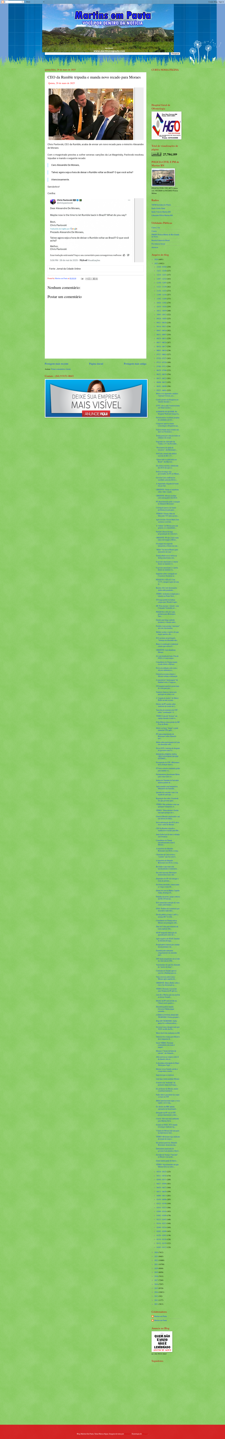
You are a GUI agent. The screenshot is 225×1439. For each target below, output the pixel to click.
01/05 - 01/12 (162, 1247)
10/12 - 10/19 (162, 310)
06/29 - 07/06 (162, 370)
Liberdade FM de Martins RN (162, 215)
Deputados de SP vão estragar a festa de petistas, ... (167, 879)
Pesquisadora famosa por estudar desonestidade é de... (168, 945)
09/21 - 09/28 (162, 322)
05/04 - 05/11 (162, 1179)
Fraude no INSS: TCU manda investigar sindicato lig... (166, 1125)
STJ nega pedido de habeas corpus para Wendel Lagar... (167, 601)
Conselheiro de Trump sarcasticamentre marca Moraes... (165, 842)
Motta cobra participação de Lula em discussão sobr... (168, 743)
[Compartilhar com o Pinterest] (96, 278)
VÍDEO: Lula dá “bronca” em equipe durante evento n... (166, 717)
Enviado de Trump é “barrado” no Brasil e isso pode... (167, 1155)
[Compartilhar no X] (91, 278)
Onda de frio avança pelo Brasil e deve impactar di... (168, 1037)
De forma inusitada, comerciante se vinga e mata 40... (167, 885)
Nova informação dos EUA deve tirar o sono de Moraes (167, 823)
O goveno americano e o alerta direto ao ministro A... (167, 562)
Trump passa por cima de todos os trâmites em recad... (168, 436)
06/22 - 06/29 (162, 374)
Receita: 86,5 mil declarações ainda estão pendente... (166, 589)
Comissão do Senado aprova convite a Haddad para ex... (166, 971)
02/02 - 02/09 (162, 1231)
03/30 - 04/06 (162, 1199)
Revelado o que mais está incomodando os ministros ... (167, 867)
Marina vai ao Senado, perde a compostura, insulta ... (167, 1070)
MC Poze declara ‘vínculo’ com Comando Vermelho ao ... (167, 607)
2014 (156, 1292)
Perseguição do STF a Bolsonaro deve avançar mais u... (167, 763)
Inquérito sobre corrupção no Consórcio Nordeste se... (166, 574)
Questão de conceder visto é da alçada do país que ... (167, 793)
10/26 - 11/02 (162, 302)
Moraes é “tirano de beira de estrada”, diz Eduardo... (166, 1052)
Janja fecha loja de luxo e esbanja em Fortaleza (168, 835)
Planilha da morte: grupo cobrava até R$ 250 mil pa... (168, 897)
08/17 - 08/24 (162, 342)
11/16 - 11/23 (162, 290)
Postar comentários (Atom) (61, 369)
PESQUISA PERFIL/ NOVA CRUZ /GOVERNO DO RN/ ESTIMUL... (167, 756)
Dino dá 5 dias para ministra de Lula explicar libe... (167, 927)
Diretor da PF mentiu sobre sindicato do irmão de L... (166, 705)
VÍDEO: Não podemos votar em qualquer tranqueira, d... (167, 805)
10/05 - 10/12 (162, 314)
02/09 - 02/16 (162, 1227)
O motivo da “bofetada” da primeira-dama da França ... (167, 1083)
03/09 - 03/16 (162, 1211)
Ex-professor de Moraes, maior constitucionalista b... (167, 1089)
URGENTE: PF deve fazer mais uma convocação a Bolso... (167, 538)
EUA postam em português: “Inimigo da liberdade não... (167, 639)
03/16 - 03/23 (162, 1207)
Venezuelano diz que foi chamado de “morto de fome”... (168, 965)
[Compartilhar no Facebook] (94, 278)
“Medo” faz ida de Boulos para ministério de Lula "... (167, 550)
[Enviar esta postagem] (82, 278)
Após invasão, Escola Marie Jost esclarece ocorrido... (167, 520)
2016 (156, 1284)
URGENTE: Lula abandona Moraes (166, 651)
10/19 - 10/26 (162, 306)
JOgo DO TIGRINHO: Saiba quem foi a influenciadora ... (167, 1022)
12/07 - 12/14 (162, 278)
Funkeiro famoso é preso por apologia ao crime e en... (166, 693)
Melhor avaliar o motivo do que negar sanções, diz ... (167, 633)
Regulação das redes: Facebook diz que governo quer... (167, 799)
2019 (156, 1272)
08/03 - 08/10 (162, 350)
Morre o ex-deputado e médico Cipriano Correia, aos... (167, 394)
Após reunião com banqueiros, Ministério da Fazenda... (167, 787)
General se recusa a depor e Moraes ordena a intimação (166, 675)
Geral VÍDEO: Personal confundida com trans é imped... (165, 1045)
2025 (156, 263)
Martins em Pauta (160, 1316)
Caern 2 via (156, 227)
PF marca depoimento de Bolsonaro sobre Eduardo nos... (166, 736)
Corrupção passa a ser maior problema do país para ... (166, 508)
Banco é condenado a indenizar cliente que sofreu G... (167, 645)
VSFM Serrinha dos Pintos (161, 205)
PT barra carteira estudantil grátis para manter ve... (168, 769)
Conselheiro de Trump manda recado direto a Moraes (166, 663)
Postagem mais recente (56, 363)
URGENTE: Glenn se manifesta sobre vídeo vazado (167, 490)
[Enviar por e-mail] (86, 278)
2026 (156, 259)
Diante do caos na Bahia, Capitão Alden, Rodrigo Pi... (168, 891)
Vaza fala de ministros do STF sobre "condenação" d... (167, 711)
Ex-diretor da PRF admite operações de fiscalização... (166, 1107)
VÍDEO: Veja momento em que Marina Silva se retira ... (167, 1165)
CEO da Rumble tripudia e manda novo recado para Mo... (168, 829)
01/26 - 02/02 (162, 1235)
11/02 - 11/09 (162, 298)
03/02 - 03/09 (162, 1215)
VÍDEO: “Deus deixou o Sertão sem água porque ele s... (167, 811)
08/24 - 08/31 (162, 338)
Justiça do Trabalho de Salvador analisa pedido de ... (167, 781)
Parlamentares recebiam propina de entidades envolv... (167, 418)
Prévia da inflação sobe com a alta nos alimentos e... (166, 669)
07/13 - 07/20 (162, 362)
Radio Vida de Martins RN (161, 212)
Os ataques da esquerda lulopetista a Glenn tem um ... (167, 544)
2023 (156, 1256)
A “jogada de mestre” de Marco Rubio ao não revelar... (167, 699)
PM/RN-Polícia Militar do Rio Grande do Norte (165, 235)
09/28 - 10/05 (162, 318)
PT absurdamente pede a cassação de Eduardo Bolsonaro (168, 502)
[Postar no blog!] (89, 278)
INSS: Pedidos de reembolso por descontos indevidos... (168, 909)
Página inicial (96, 363)
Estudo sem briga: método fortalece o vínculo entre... (166, 621)
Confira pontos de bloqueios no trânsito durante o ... (167, 400)
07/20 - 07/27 (162, 358)
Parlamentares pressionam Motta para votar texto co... (168, 775)
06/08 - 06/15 (162, 382)
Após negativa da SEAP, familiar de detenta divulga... (168, 939)
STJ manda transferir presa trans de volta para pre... (167, 687)
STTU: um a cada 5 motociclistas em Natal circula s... (168, 406)
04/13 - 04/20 (162, 1191)
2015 (156, 1288)
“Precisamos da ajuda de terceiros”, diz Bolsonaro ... (166, 448)
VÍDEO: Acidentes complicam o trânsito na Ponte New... (167, 595)
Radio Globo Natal (158, 208)
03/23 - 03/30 (162, 1203)
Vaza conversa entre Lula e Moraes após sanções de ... (166, 978)
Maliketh (127, 1434)
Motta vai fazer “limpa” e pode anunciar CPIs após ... (167, 729)
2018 (156, 1276)
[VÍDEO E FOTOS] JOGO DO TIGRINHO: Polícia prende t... (168, 1016)
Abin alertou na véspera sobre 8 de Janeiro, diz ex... (167, 1058)
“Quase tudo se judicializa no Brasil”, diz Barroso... (166, 460)
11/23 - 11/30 (162, 286)
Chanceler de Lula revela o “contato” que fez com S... (166, 855)
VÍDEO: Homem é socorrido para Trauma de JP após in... (167, 989)
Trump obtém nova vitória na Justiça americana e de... (166, 556)
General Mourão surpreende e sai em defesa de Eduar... (168, 817)
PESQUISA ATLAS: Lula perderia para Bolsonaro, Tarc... (166, 614)
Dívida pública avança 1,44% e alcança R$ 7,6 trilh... (167, 915)
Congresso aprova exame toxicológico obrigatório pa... (167, 424)
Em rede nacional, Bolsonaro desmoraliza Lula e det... (166, 873)
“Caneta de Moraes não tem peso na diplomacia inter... (167, 1131)
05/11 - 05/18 (162, 1175)
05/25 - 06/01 (162, 390)
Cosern (154, 231)
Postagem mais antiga (135, 363)
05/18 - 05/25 (162, 1171)
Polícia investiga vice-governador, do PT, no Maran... (168, 472)
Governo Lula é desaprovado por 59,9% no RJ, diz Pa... (168, 1028)
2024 (156, 1252)
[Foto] (96, 113)
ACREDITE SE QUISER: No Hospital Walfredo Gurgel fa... (168, 412)
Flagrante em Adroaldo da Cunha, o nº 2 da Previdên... (167, 442)
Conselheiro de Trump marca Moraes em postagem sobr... (167, 921)
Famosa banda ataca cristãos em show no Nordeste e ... (167, 430)
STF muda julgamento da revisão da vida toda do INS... (168, 959)
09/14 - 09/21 (162, 326)
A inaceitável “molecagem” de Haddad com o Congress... (167, 681)
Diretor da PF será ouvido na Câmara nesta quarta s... (166, 1001)
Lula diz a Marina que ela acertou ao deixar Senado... (168, 995)
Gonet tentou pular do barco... (166, 1160)
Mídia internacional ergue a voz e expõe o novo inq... (168, 1101)
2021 (156, 1264)
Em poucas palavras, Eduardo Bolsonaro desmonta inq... (166, 1143)
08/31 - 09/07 (162, 334)
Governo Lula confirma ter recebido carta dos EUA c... (166, 478)
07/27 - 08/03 (162, 354)
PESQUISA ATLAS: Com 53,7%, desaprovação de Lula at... (167, 581)
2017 (156, 1280)
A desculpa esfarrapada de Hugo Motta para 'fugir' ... (167, 1064)
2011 (156, 1304)
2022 (156, 1260)
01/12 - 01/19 (162, 1243)
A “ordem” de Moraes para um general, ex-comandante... (167, 526)
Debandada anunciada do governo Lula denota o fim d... (167, 1149)
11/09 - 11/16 (162, 294)
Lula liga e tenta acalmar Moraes (167, 1079)
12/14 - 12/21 (162, 274)
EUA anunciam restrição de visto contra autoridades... (168, 903)
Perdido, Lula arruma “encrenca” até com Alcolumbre (168, 627)
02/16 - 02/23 (162, 1223)
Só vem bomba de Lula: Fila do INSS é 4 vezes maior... (167, 657)
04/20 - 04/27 (162, 1187)
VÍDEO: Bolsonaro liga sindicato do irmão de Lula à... (168, 1137)
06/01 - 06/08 (162, 386)
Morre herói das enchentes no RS (168, 1033)
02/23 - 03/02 (162, 1219)
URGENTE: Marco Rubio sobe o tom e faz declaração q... (167, 984)
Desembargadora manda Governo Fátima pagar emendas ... (165, 1008)
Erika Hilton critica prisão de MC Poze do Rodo (168, 723)
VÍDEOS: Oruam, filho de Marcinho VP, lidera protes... (167, 514)
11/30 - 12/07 (162, 282)
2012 (156, 1300)
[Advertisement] (168, 1404)
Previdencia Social (158, 244)
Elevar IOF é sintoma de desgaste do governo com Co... (168, 749)
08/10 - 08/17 (162, 346)
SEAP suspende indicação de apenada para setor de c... (166, 933)
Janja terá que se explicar (165, 1075)
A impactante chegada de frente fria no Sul (167, 484)
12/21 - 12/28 (162, 270)
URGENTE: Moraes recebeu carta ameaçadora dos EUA (166, 496)
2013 (156, 1296)
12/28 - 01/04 (162, 267)
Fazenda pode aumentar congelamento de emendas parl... (166, 952)
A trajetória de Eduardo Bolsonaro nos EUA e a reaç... (167, 849)
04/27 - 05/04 (162, 1183)
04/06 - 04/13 (162, 1195)
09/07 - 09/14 (162, 330)
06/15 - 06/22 (162, 378)
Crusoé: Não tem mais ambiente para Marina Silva (167, 1119)
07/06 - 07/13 (162, 366)
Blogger (145, 1434)
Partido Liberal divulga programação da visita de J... (167, 532)
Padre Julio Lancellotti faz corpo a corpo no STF (167, 1095)
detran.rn (155, 247)
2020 (156, 1268)
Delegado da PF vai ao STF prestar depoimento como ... (167, 1113)
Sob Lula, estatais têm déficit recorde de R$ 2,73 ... (166, 454)
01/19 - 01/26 (162, 1239)
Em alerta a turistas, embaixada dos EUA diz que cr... (167, 466)
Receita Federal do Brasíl (161, 240)
